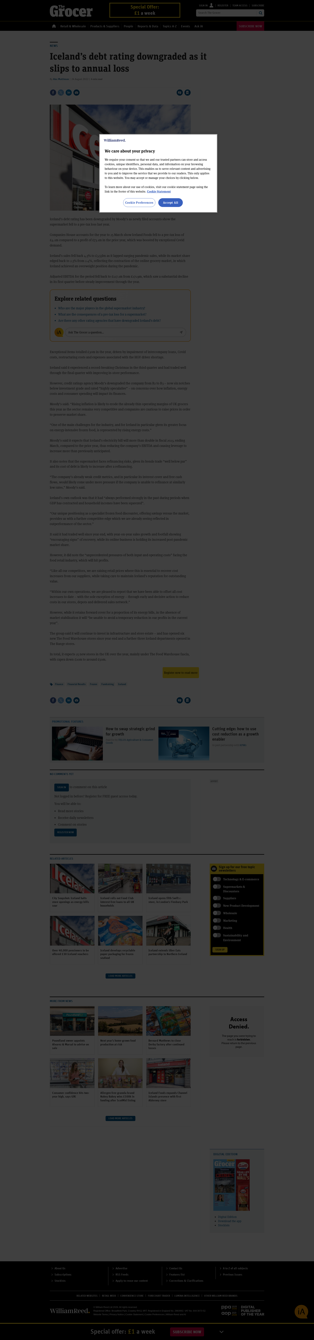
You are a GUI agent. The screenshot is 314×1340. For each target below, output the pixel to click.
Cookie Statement (159, 191)
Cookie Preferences (139, 202)
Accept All (170, 202)
